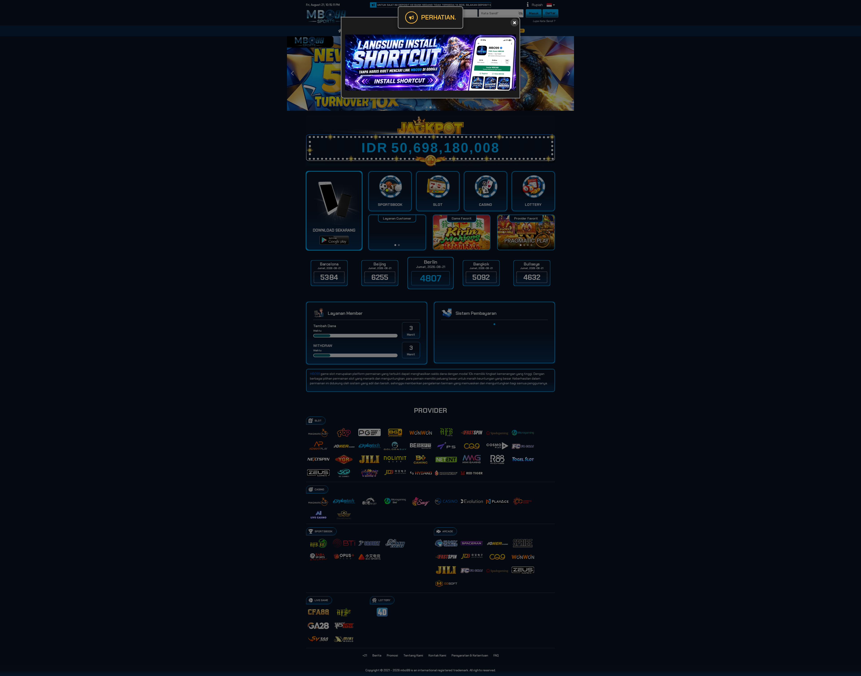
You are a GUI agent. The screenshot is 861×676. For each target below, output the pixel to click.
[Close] (514, 22)
